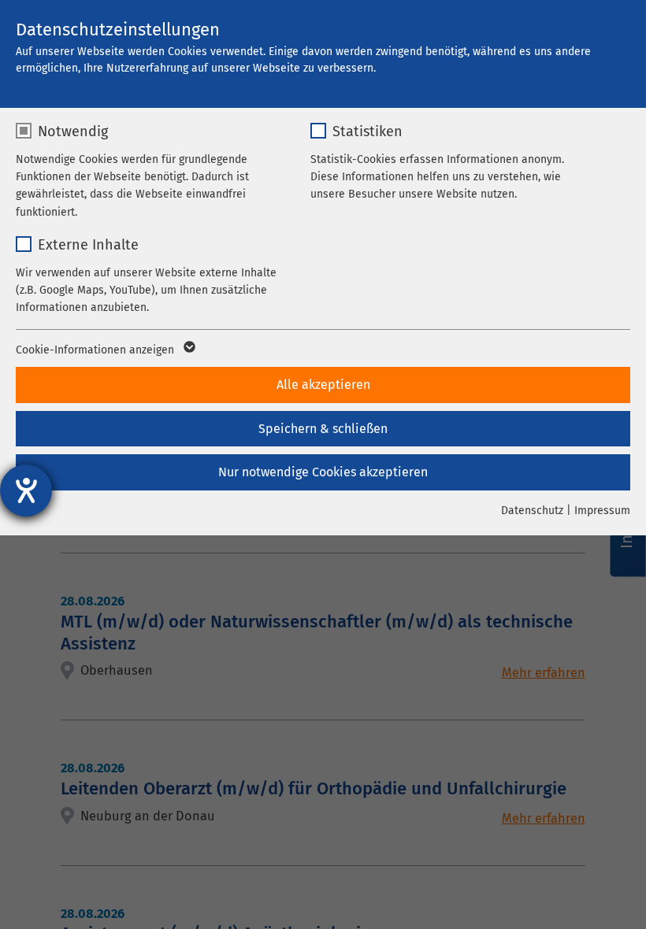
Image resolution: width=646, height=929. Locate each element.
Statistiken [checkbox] (367, 131)
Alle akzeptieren (323, 384)
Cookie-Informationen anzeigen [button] (96, 350)
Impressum (602, 510)
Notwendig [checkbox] (73, 131)
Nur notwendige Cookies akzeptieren (323, 471)
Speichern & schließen (323, 428)
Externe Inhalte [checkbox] (88, 245)
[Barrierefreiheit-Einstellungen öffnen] (26, 490)
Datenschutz (532, 510)
